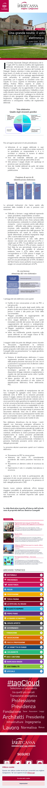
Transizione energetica (23, 695)
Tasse (25, 711)
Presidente (35, 716)
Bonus (41, 727)
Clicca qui (31, 773)
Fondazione (12, 711)
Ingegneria (33, 722)
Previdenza (23, 706)
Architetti (13, 717)
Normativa (29, 727)
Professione (24, 700)
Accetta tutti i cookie (23, 778)
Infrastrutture (14, 722)
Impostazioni (23, 783)
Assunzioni (33, 711)
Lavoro (11, 727)
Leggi (41, 711)
